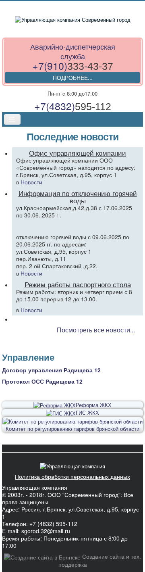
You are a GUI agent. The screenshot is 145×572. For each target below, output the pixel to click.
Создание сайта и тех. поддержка (99, 560)
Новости (31, 182)
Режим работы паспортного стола (78, 284)
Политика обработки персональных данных (72, 476)
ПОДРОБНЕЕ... (73, 77)
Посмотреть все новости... (96, 330)
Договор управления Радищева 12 (51, 370)
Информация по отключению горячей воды (78, 197)
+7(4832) (72, 105)
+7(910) (72, 65)
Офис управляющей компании (77, 153)
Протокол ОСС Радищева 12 (42, 381)
